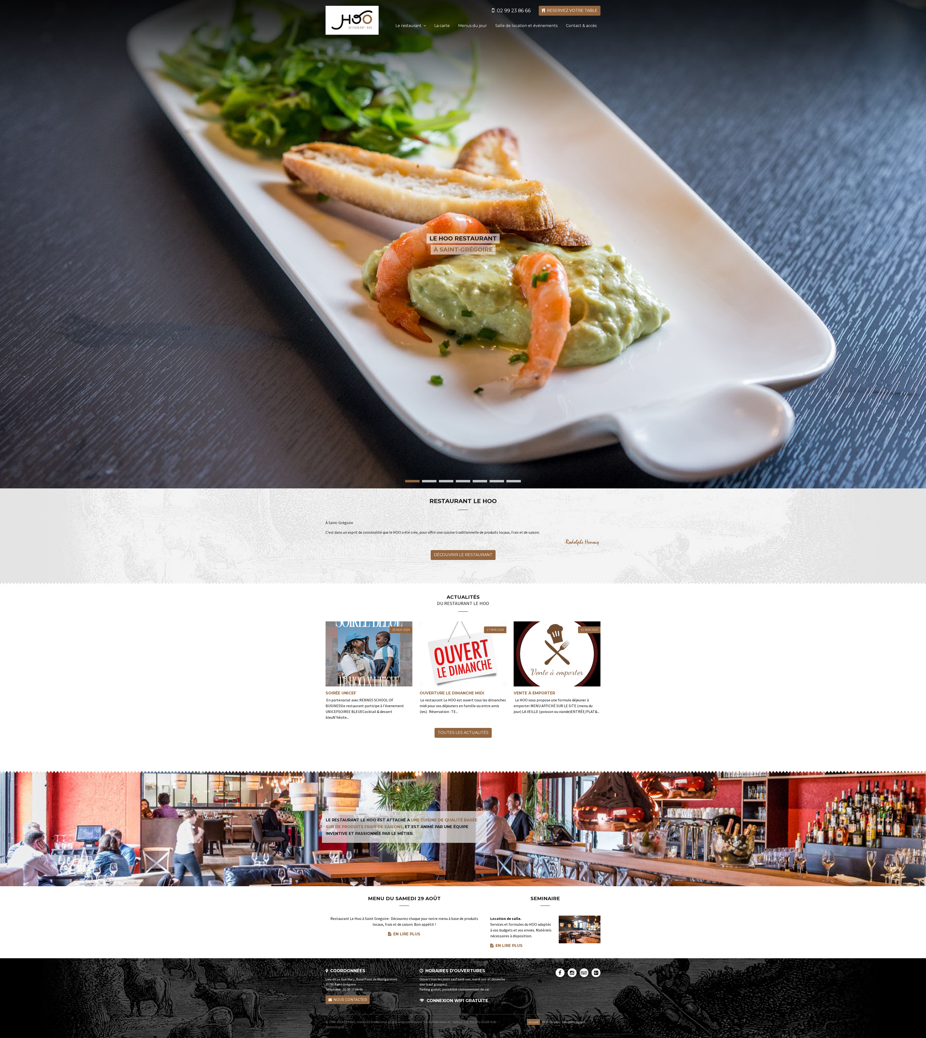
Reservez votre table (572, 10)
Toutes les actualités (463, 732)
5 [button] (480, 481)
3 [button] (446, 481)
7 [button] (513, 481)
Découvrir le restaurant (463, 554)
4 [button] (463, 481)
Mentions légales (574, 1022)
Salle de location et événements (526, 25)
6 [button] (497, 481)
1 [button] (412, 481)
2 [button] (429, 481)
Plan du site (550, 1022)
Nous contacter (350, 1000)
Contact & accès (581, 25)
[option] (463, 244)
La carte (442, 25)
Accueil (533, 1022)
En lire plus (406, 934)
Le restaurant (408, 25)
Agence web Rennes (466, 1022)
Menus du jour (472, 25)
